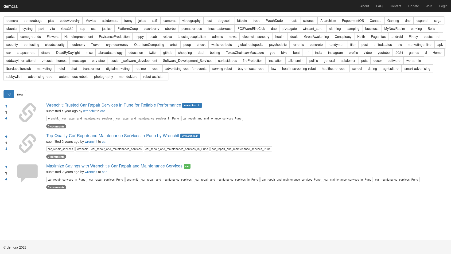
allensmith (295, 60)
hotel (61, 68)
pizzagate (290, 28)
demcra (11, 6)
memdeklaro (128, 76)
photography (103, 76)
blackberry (151, 28)
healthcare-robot (334, 68)
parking (416, 28)
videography (191, 20)
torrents (298, 44)
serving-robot (222, 68)
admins (217, 36)
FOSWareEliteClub (251, 28)
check (201, 44)
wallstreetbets (221, 44)
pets (364, 60)
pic (400, 44)
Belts (431, 28)
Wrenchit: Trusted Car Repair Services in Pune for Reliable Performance (113, 105)
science (309, 20)
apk (440, 44)
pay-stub (98, 60)
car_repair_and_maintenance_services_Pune (212, 118)
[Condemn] (6, 118)
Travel (95, 44)
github (167, 52)
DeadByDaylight (68, 52)
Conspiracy (343, 36)
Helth (361, 36)
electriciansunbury (255, 36)
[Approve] (6, 106)
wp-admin (413, 60)
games (414, 52)
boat (296, 52)
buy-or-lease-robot (251, 68)
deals (294, 36)
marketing (44, 68)
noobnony (77, 44)
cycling (28, 28)
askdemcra (110, 20)
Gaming (393, 20)
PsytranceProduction (114, 36)
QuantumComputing (149, 44)
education (135, 52)
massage (79, 60)
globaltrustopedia (250, 44)
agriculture (391, 68)
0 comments (56, 126)
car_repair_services (60, 149)
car (8, 52)
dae (274, 28)
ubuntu (11, 28)
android (397, 36)
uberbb (170, 28)
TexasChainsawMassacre (245, 52)
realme (141, 68)
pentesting (31, 44)
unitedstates (383, 44)
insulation (275, 60)
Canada (375, 20)
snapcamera (26, 52)
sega (437, 20)
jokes (142, 20)
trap (82, 28)
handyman (336, 44)
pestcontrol (432, 36)
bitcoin (242, 20)
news (233, 36)
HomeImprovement (78, 36)
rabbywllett (14, 76)
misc (89, 52)
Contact (395, 6)
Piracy (413, 36)
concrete (316, 44)
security (12, 44)
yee (272, 52)
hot (9, 94)
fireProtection (253, 60)
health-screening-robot (299, 68)
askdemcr (348, 60)
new (20, 94)
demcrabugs (33, 20)
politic (313, 60)
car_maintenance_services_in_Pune (347, 179)
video (368, 52)
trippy (140, 36)
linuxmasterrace (220, 28)
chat (74, 68)
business (371, 28)
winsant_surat (313, 28)
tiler (353, 44)
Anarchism (328, 20)
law (273, 68)
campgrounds (30, 36)
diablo (45, 52)
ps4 (41, 28)
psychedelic (278, 44)
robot (155, 68)
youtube (384, 52)
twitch (153, 52)
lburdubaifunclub (18, 68)
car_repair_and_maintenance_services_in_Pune (147, 118)
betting (215, 52)
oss (93, 28)
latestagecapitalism (192, 36)
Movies (91, 20)
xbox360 (67, 28)
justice (107, 28)
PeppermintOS (353, 20)
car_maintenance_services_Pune (396, 179)
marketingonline (420, 44)
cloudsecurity (55, 44)
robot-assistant (154, 76)
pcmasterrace (192, 28)
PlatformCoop (127, 28)
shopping (185, 52)
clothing (335, 28)
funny (128, 20)
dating (372, 68)
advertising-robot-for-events (185, 68)
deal (201, 52)
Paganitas (378, 36)
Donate (413, 6)
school (357, 68)
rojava (167, 36)
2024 (399, 52)
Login (443, 6)
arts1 (174, 44)
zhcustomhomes (54, 60)
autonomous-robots (73, 76)
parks (10, 36)
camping (353, 28)
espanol (422, 20)
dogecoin (224, 20)
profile (353, 52)
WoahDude (274, 20)
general (329, 60)
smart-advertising (417, 68)
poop (187, 44)
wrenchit (89, 110)
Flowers (52, 36)
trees (256, 20)
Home (437, 52)
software (394, 60)
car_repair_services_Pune (106, 179)
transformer (91, 68)
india (318, 52)
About (364, 6)
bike (284, 52)
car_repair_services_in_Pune (67, 179)
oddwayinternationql (21, 60)
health (279, 36)
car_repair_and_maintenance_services (87, 118)
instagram (335, 52)
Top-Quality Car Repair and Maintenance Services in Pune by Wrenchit (112, 135)
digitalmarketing (118, 68)
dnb (408, 20)
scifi (155, 20)
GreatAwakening (316, 36)
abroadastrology (110, 52)
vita (52, 28)
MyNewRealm (394, 28)
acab (153, 36)
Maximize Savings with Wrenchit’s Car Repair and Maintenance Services (114, 166)
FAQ (379, 6)
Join (429, 6)
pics (51, 20)
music (293, 20)
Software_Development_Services (187, 60)
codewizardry (70, 20)
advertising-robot (40, 76)
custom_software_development (134, 60)
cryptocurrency (117, 44)
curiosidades (227, 60)
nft (307, 52)
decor (377, 60)
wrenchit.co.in (192, 105)
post (365, 44)
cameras (169, 20)
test (209, 20)
